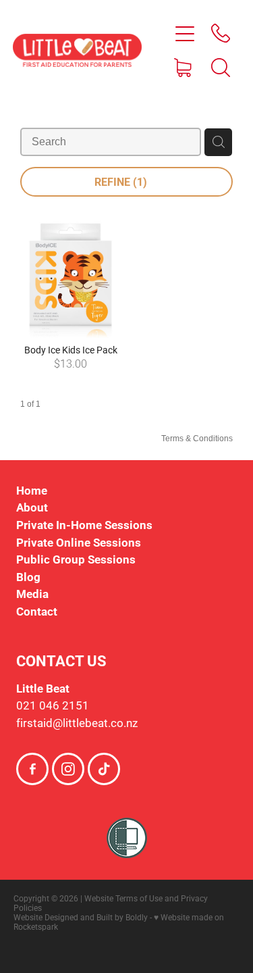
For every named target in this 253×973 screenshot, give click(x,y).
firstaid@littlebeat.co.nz (77, 722)
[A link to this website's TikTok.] (104, 769)
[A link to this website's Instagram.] (68, 769)
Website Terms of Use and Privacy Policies (110, 903)
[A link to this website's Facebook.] (32, 769)
